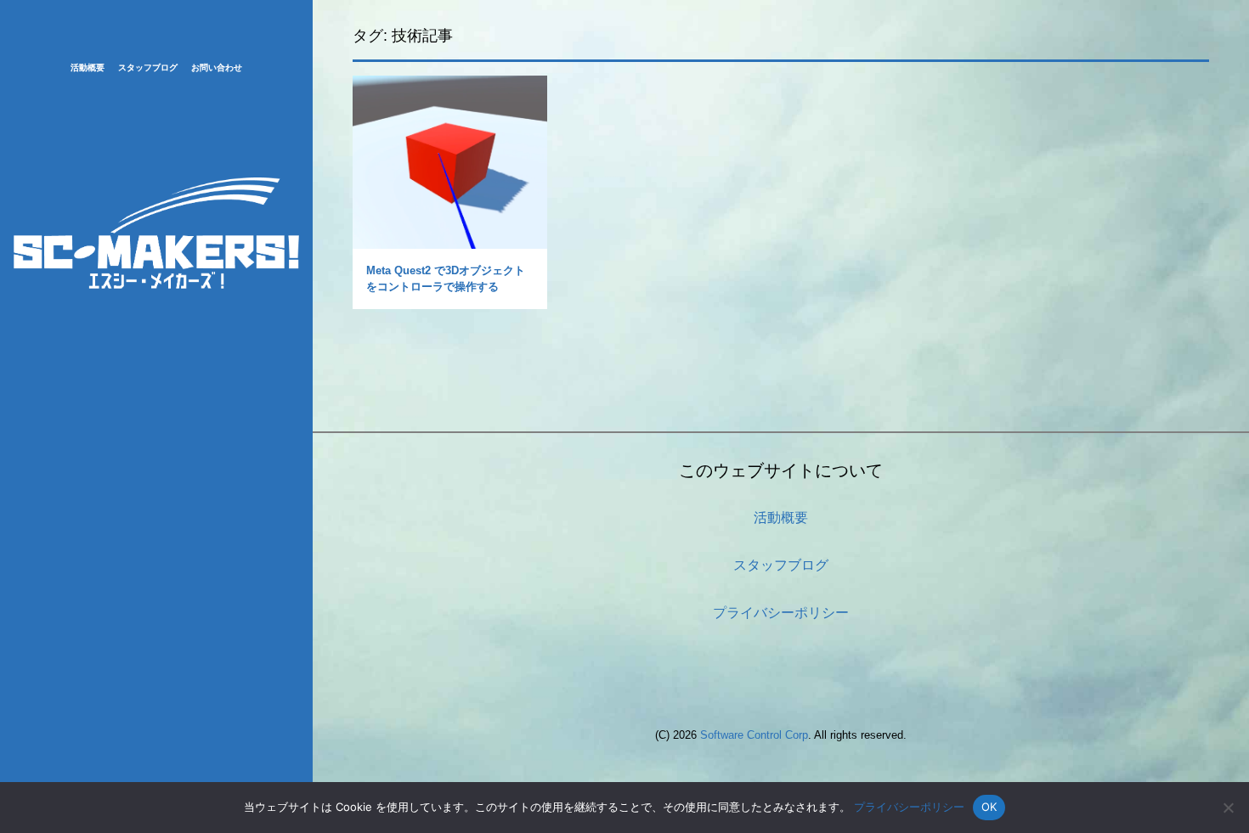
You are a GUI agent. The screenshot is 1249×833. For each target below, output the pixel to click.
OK (989, 806)
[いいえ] (1227, 807)
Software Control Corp (754, 735)
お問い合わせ (216, 67)
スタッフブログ (148, 67)
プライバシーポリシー (781, 612)
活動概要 (88, 67)
